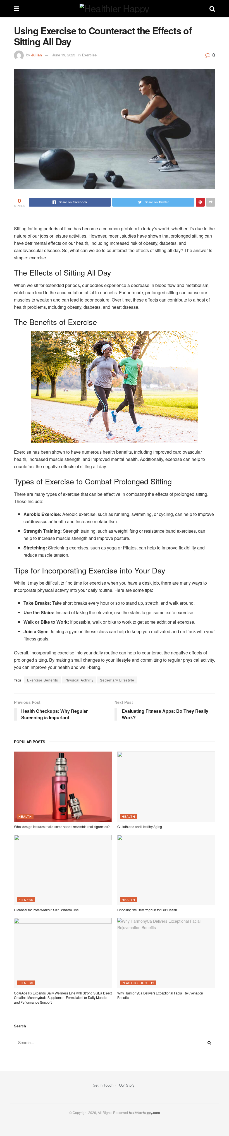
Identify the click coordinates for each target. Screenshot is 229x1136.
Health (25, 816)
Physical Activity (79, 680)
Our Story (127, 1085)
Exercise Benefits (42, 680)
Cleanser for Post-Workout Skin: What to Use (46, 909)
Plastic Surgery (138, 982)
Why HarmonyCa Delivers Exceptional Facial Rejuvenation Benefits (160, 995)
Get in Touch (103, 1085)
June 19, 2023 (63, 55)
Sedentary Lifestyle (117, 680)
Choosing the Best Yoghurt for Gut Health (147, 909)
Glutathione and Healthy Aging (139, 826)
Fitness (25, 899)
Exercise (89, 55)
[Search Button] (209, 1042)
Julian (36, 55)
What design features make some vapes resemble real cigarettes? (62, 826)
